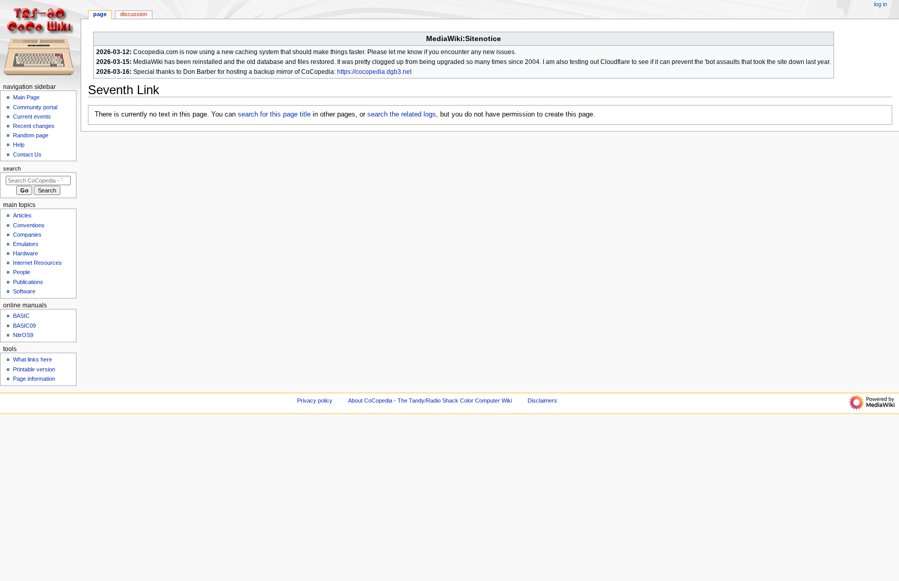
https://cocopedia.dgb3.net (374, 71)
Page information (34, 379)
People (21, 272)
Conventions (29, 225)
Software (24, 291)
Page (100, 14)
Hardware (25, 253)
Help (18, 144)
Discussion (133, 14)
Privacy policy (314, 400)
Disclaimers (542, 400)
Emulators (25, 244)
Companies (27, 234)
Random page (30, 135)
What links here (32, 359)
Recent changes (34, 126)
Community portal (35, 107)
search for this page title (274, 114)
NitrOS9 (23, 335)
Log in (880, 4)
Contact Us (27, 154)
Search (12, 168)
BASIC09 (24, 325)
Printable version (34, 369)
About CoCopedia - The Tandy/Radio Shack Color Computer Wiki (430, 400)
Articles (22, 215)
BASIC (21, 316)
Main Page (26, 97)
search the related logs (401, 114)
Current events (32, 116)
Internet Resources (37, 263)
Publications (28, 282)
